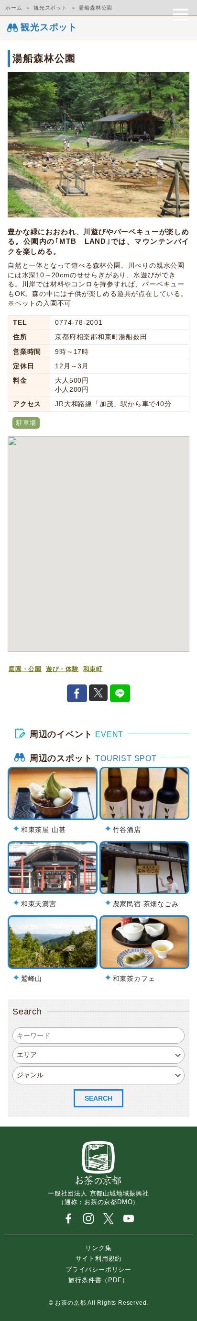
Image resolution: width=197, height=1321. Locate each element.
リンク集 (98, 1247)
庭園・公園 (25, 669)
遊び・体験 (62, 669)
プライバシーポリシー (98, 1269)
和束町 (93, 669)
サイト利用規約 (99, 1258)
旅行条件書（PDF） (98, 1280)
